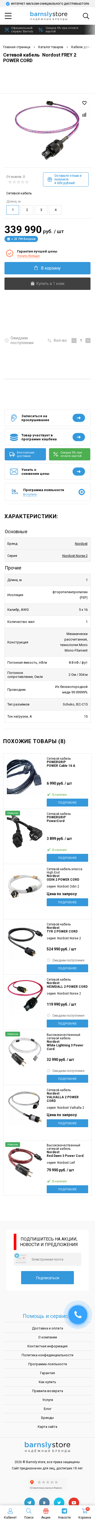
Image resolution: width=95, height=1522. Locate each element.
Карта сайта (47, 1427)
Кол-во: (61, 340)
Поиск (29, 1517)
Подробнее (67, 802)
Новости (64, 1517)
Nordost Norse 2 (75, 556)
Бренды (47, 1418)
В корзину (51, 268)
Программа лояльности (47, 1364)
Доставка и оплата (47, 1328)
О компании (47, 1337)
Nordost (81, 544)
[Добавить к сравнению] (84, 114)
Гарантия (47, 1373)
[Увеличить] (47, 128)
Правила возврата (47, 1391)
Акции (45, 1517)
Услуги (47, 1400)
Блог (47, 1409)
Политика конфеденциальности (47, 1355)
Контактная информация (47, 1346)
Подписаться (47, 1278)
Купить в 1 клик (50, 283)
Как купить (47, 1382)
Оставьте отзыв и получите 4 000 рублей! (68, 179)
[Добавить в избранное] (84, 103)
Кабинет (10, 1517)
